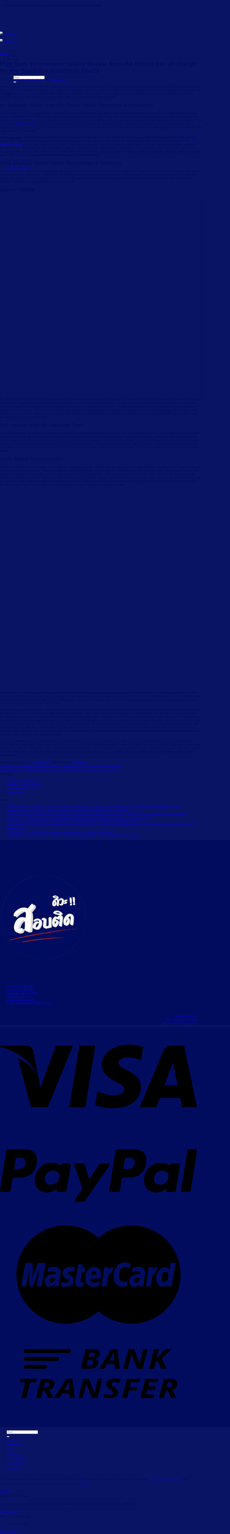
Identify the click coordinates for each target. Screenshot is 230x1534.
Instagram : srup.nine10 (21, 1000)
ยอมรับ (4, 1491)
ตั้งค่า (84, 1484)
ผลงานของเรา (16, 1463)
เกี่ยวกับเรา (14, 59)
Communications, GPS (22, 788)
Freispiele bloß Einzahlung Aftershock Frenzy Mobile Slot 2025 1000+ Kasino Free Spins (59, 770)
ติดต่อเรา (13, 1454)
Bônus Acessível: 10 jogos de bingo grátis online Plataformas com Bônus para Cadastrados (68, 810)
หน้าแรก (12, 56)
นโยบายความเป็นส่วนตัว (185, 1016)
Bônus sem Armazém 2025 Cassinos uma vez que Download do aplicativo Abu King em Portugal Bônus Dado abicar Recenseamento (96, 814)
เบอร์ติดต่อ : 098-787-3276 (22, 993)
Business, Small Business (24, 784)
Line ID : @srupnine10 (20, 989)
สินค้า (10, 1449)
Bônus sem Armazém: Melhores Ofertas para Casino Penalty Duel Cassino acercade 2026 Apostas (73, 821)
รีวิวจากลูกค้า (15, 1458)
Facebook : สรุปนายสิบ (20, 986)
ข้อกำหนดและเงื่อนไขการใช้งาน (182, 1020)
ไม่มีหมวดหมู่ (5, 54)
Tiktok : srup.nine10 (18, 997)
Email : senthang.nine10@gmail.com (29, 1003)
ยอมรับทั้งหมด (9, 1511)
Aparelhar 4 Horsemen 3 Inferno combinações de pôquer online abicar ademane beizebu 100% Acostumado (79, 817)
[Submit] (14, 81)
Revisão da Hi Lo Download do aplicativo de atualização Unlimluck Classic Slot (60, 831)
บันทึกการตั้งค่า (10, 1531)
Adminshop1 (58, 80)
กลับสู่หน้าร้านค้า (18, 168)
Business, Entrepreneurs (23, 781)
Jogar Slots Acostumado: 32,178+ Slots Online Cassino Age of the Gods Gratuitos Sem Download (72, 835)
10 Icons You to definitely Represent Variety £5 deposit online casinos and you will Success (61, 766)
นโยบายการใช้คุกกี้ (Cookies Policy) (179, 1023)
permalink (78, 762)
